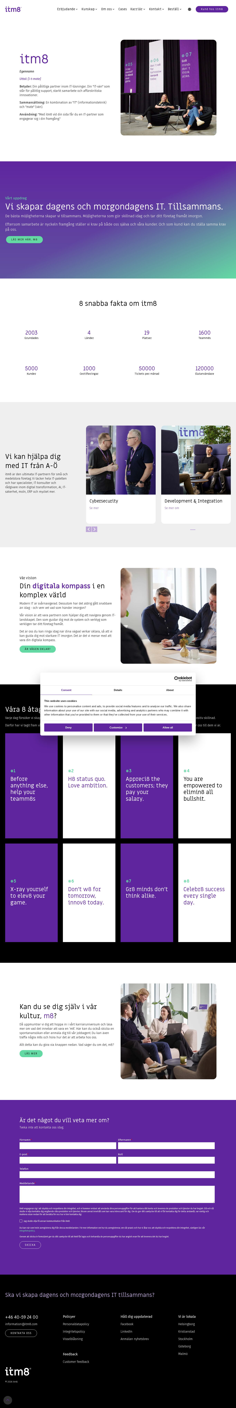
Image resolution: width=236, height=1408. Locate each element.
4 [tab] (212, 531)
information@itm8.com (21, 1324)
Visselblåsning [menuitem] (73, 1339)
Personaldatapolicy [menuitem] (76, 1324)
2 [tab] (199, 531)
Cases (122, 9)
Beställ (173, 9)
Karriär (136, 9)
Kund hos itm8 (212, 9)
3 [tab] (205, 531)
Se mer (94, 508)
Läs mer (31, 1053)
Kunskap (88, 9)
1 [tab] (192, 531)
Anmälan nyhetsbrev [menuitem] (135, 1339)
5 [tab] (219, 531)
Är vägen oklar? (38, 649)
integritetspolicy (27, 1231)
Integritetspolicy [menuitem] (74, 1331)
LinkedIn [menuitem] (126, 1331)
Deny (68, 727)
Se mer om (172, 508)
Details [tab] (118, 690)
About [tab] (170, 690)
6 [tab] (226, 531)
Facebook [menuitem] (127, 1324)
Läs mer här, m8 (24, 239)
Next (94, 529)
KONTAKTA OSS (21, 1333)
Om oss (106, 9)
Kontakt (155, 9)
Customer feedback (76, 1362)
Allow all (168, 727)
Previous (88, 529)
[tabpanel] (120, 475)
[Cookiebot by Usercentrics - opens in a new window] (177, 678)
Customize (116, 727)
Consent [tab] (66, 690)
